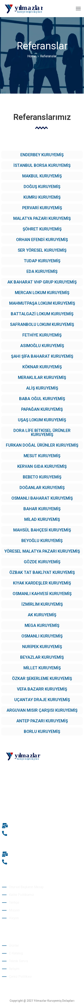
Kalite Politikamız (21, 895)
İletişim (14, 969)
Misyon (14, 910)
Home (31, 56)
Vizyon (14, 918)
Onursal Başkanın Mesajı (26, 887)
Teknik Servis (18, 961)
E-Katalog (16, 953)
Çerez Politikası (20, 976)
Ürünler (14, 945)
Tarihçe (14, 902)
